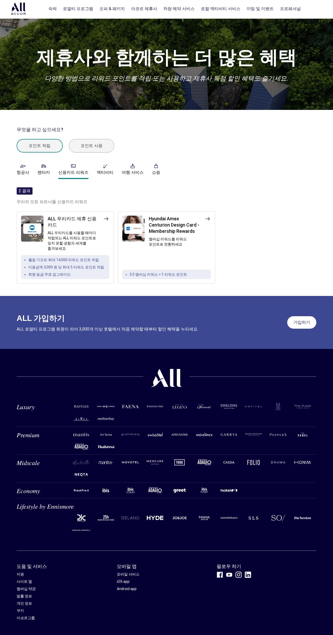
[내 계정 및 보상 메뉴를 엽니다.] (316, 9)
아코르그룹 (26, 618)
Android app (127, 589)
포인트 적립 (39, 145)
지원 (20, 574)
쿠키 (20, 610)
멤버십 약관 (26, 589)
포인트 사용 (92, 145)
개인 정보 (24, 603)
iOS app (123, 581)
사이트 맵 (24, 581)
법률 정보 (24, 596)
